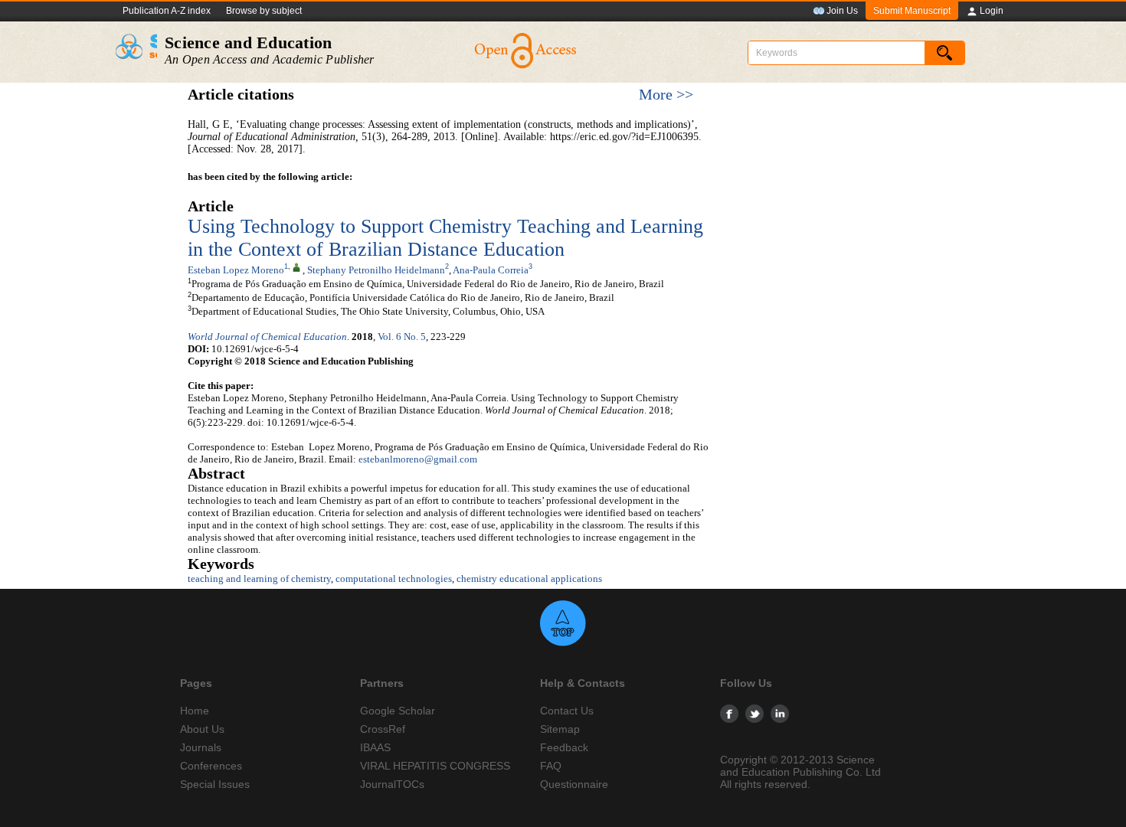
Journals (200, 747)
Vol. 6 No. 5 (402, 336)
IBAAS (375, 747)
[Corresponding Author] (296, 266)
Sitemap (560, 729)
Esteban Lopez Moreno (236, 270)
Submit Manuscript (912, 10)
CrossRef (382, 729)
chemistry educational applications (529, 578)
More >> (666, 95)
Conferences (211, 766)
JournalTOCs (392, 784)
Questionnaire (574, 784)
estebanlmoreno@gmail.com (417, 459)
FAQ (550, 766)
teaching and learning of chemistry (259, 578)
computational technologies (394, 578)
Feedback (564, 747)
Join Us (842, 10)
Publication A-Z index (167, 10)
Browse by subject (264, 10)
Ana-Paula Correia (491, 270)
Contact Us (567, 710)
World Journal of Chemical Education (267, 336)
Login (991, 10)
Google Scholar (397, 710)
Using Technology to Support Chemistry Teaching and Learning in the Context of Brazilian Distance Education (445, 237)
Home (194, 710)
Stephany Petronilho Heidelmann (376, 270)
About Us (202, 729)
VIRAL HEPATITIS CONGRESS (435, 766)
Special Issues (215, 784)
